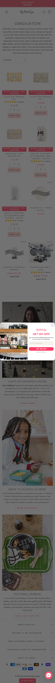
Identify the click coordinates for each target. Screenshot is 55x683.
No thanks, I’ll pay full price (41, 352)
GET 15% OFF (41, 349)
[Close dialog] (52, 325)
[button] (48, 675)
